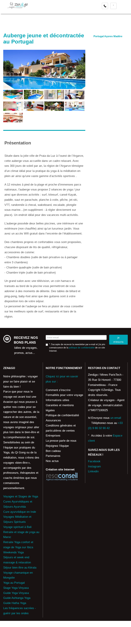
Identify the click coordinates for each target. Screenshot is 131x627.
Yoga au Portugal (14, 582)
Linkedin (93, 471)
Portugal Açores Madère (107, 36)
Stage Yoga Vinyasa (16, 587)
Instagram (94, 466)
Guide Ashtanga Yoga (16, 598)
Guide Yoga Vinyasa (16, 593)
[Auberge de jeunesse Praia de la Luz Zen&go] (13, 94)
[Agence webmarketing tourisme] (62, 476)
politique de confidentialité (81, 347)
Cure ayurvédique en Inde (19, 511)
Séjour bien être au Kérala (19, 567)
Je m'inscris (118, 339)
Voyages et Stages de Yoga (20, 496)
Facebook (94, 461)
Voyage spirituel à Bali (17, 527)
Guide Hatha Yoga (14, 603)
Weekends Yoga (13, 552)
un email (115, 417)
